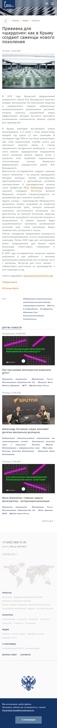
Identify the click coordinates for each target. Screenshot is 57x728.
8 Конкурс (7, 623)
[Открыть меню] (52, 4)
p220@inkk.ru (9, 554)
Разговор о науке (35, 633)
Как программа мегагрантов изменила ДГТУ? (26, 371)
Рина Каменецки (33, 187)
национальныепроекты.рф (38, 275)
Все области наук (45, 608)
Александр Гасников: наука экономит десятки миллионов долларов (25, 430)
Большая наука (9, 637)
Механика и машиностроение (16, 600)
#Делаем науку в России (39, 385)
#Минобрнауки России (42, 379)
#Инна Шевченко (45, 510)
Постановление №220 (13, 648)
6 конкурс (33, 619)
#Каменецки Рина (30, 312)
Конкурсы (7, 614)
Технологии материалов (14, 608)
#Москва (49, 444)
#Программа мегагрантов (14, 379)
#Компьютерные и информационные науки (21, 448)
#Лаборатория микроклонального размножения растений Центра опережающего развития (37, 302)
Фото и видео (19, 633)
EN (47, 3)
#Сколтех (36, 444)
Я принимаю (28, 719)
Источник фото (10, 288)
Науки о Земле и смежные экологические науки (26, 604)
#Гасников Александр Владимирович (18, 451)
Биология (7, 597)
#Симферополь (46, 309)
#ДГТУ (24, 385)
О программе (9, 643)
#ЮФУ (4, 513)
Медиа (25, 20)
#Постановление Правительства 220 (18, 382)
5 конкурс (22, 619)
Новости (36, 20)
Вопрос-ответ (9, 654)
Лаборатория (9, 282)
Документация (32, 648)
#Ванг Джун (48, 448)
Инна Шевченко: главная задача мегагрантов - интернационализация (25, 499)
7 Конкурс (44, 619)
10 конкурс (30, 623)
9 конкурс (18, 623)
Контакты (25, 654)
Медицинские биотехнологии (28, 597)
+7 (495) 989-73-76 (14, 542)
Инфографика (8, 619)
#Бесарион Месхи (45, 382)
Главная (15, 20)
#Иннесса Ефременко (11, 385)
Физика (31, 608)
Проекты (7, 592)
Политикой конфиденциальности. (18, 710)
